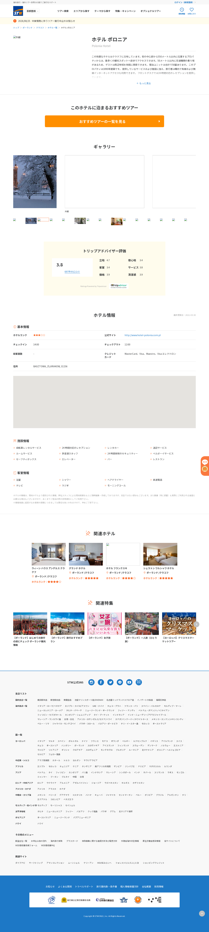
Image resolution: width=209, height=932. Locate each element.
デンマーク (152, 745)
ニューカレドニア (54, 811)
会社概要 (146, 886)
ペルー (139, 794)
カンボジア (74, 772)
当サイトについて (172, 840)
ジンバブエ (130, 766)
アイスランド (108, 745)
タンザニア (87, 766)
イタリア (41, 741)
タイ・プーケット (101, 714)
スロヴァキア (93, 745)
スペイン (61, 741)
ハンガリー (66, 745)
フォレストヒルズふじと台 (127, 862)
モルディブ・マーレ (172, 705)
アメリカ (41, 788)
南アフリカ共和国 (103, 766)
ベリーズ (52, 794)
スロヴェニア (91, 749)
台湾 (82, 776)
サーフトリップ (36, 862)
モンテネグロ (107, 749)
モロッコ (145, 723)
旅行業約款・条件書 (106, 886)
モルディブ (42, 805)
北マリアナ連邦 (126, 811)
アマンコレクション (55, 862)
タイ (50, 772)
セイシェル (70, 805)
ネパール (147, 772)
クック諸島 (92, 811)
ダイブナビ (20, 862)
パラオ (104, 811)
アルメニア (64, 782)
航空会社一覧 (21, 840)
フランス (95, 741)
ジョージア (96, 782)
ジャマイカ (110, 794)
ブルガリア (121, 749)
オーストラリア (159, 723)
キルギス (125, 782)
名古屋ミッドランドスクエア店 (120, 699)
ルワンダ (168, 766)
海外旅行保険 (56, 840)
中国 (75, 776)
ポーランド (27, 27)
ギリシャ (65, 749)
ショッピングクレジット (153, 862)
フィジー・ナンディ (126, 710)
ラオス (170, 772)
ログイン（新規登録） (184, 2)
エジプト (41, 766)
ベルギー (126, 741)
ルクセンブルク (140, 741)
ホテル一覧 (52, 27)
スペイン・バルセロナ (151, 705)
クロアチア (77, 749)
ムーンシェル (74, 862)
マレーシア (111, 772)
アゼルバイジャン (80, 782)
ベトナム (41, 772)
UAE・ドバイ (98, 705)
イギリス (154, 741)
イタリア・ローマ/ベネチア (49, 705)
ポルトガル (73, 741)
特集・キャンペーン (125, 11)
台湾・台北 (69, 719)
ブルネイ (65, 776)
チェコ (40, 745)
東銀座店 (67, 699)
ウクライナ (51, 782)
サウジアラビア (90, 760)
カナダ (62, 788)
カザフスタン (138, 782)
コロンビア (55, 799)
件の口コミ (72, 271)
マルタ (51, 741)
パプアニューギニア (82, 817)
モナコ (105, 741)
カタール (56, 760)
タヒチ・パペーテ (74, 710)
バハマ (88, 794)
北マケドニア (148, 749)
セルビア (41, 754)
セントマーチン (125, 794)
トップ (16, 27)
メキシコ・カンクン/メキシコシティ (168, 719)
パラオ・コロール (87, 723)
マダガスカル (155, 766)
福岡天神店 (161, 699)
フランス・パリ (131, 705)
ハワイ (40, 823)
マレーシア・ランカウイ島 (49, 719)
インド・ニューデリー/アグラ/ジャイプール (147, 714)
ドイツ (85, 741)
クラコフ (40, 27)
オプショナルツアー (151, 11)
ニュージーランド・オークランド (99, 710)
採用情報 (158, 886)
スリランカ (159, 772)
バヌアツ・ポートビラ (108, 723)
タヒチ (40, 811)
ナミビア (142, 766)
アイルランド (167, 741)
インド (137, 772)
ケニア (76, 766)
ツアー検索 (63, 11)
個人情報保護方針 (129, 886)
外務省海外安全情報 (130, 840)
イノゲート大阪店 (145, 699)
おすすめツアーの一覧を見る (102, 121)
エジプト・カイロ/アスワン (77, 705)
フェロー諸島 (54, 754)
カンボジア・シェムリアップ (77, 714)
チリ (184, 794)
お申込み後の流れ (39, 840)
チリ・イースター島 (129, 723)
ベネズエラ (68, 799)
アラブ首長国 (43, 760)
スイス (179, 741)
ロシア (40, 782)
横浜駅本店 (42, 699)
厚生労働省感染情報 (151, 840)
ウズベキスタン (111, 782)
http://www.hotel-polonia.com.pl (143, 335)
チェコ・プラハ (114, 705)
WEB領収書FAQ (48, 845)
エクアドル (42, 799)
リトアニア (53, 749)
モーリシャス (56, 805)
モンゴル (180, 772)
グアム (113, 811)
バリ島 (85, 772)
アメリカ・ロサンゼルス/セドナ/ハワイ (94, 719)
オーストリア (52, 745)
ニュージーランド (62, 817)
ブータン (54, 776)
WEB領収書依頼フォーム (26, 845)
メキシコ (41, 794)
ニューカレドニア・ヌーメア (50, 710)
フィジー (69, 811)
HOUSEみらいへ (104, 862)
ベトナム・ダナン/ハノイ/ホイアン (153, 710)
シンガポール (125, 772)
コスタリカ (77, 794)
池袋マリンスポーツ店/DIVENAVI (89, 699)
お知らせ (50, 886)
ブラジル (160, 794)
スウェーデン (138, 745)
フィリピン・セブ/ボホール (49, 714)
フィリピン (60, 772)
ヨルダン (76, 760)
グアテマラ (64, 794)
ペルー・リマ (43, 723)
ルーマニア (134, 749)
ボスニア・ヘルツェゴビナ (168, 749)
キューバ (99, 794)
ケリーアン (88, 862)
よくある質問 (65, 886)
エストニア (178, 745)
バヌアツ (80, 811)
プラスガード (72, 840)
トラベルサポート (84, 886)
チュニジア (64, 766)
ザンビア (118, 766)
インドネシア (118, 714)
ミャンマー (42, 776)
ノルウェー (165, 745)
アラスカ (52, 788)
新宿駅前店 (55, 699)
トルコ (66, 760)
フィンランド (123, 745)
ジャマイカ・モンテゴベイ (64, 723)
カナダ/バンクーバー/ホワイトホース (131, 719)
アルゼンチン (173, 794)
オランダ (115, 741)
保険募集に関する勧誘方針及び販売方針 (99, 840)
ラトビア (41, 749)
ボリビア (149, 794)
